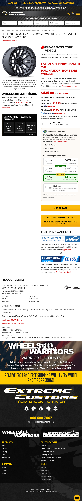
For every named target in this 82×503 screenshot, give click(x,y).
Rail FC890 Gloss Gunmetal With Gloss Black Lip (23, 31)
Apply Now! (51, 107)
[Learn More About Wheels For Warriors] (41, 356)
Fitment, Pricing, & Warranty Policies (53, 449)
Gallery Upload (46, 479)
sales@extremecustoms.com (41, 422)
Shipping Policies (46, 455)
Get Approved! (60, 113)
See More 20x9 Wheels (12, 320)
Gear (3, 455)
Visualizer (44, 473)
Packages (5, 452)
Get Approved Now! (63, 272)
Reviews (4, 473)
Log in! (76, 86)
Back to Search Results (9, 40)
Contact (4, 470)
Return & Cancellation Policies (51, 458)
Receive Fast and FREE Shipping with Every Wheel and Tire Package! (41, 378)
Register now (67, 86)
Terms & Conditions (47, 461)
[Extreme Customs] (41, 395)
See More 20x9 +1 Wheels (13, 323)
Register (43, 467)
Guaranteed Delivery (47, 452)
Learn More (6, 108)
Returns (49, 489)
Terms (32, 489)
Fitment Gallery (46, 476)
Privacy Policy (40, 489)
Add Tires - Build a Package (60, 221)
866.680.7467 (41, 418)
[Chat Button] (77, 498)
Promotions (45, 470)
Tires (3, 446)
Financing (44, 446)
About (4, 467)
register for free (22, 102)
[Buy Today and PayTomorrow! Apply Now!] (60, 259)
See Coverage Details (60, 141)
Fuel (3, 31)
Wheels (4, 449)
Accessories (6, 458)
